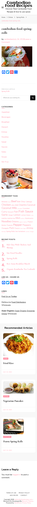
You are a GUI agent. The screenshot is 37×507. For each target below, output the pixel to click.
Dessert (5, 127)
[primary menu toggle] (3, 7)
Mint (18, 218)
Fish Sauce (25, 211)
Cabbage (29, 202)
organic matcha (23, 222)
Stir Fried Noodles (14, 253)
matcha (4, 218)
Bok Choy (21, 201)
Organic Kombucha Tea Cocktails (21, 269)
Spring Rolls (10, 231)
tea (16, 231)
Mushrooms (29, 218)
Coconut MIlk (9, 208)
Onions (15, 221)
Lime (32, 215)
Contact (24, 495)
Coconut (31, 204)
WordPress (17, 503)
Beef (14, 201)
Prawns (17, 228)
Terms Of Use (11, 493)
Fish (16, 211)
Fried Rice (8, 363)
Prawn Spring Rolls (13, 441)
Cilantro (23, 204)
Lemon (17, 214)
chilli (16, 205)
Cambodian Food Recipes (18, 4)
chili (12, 205)
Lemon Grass (25, 215)
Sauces (4, 147)
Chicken (6, 205)
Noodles (5, 137)
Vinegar (32, 231)
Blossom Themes (27, 501)
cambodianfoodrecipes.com (23, 499)
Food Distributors (18, 302)
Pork (11, 228)
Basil (9, 202)
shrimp (29, 228)
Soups (4, 157)
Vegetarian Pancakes (13, 401)
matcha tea (11, 218)
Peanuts (10, 225)
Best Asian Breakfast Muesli (18, 264)
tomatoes (21, 231)
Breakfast (5, 122)
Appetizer (6, 112)
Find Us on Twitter (9, 296)
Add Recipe (14, 495)
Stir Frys (5, 162)
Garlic (5, 214)
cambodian (8, 39)
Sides (4, 152)
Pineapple (5, 228)
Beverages (6, 117)
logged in (17, 474)
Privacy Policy (26, 503)
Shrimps (4, 231)
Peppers (27, 225)
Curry (4, 211)
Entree (11, 17)
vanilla (27, 231)
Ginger (10, 215)
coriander (19, 208)
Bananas (5, 202)
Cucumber (26, 208)
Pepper (17, 225)
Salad (4, 142)
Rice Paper (23, 228)
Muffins (22, 218)
